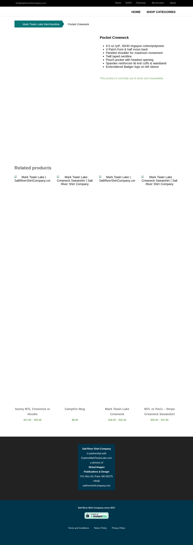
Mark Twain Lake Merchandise (41, 24)
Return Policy (100, 528)
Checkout (141, 3)
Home (118, 3)
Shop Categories (161, 12)
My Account (158, 3)
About (173, 3)
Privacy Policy (118, 528)
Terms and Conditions (78, 528)
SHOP (128, 3)
